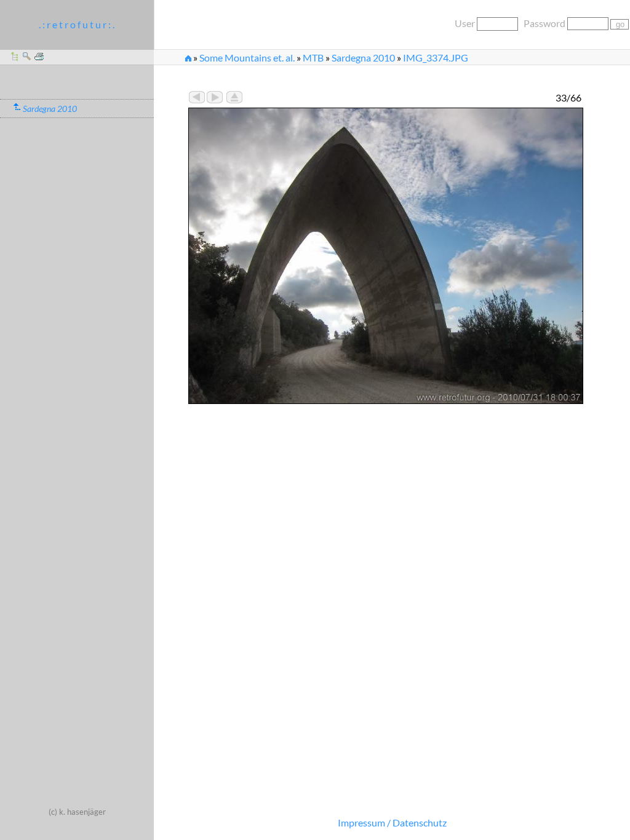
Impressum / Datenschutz (392, 822)
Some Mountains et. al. (247, 57)
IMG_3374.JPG (435, 57)
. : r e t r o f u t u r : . (76, 24)
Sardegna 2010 (363, 57)
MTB (313, 57)
